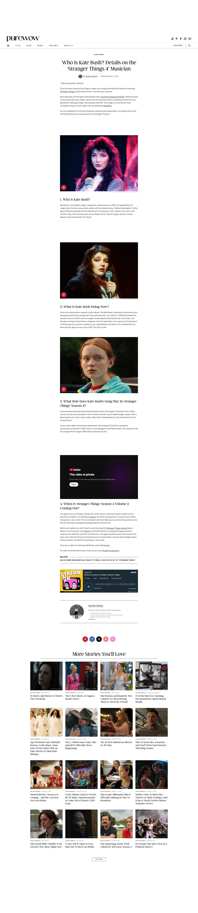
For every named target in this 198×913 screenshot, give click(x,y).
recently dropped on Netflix (112, 97)
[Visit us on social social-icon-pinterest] (176, 39)
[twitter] (99, 639)
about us (68, 46)
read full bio (91, 619)
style (18, 46)
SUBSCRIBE (177, 45)
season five (118, 528)
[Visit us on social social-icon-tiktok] (172, 39)
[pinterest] (4, 30)
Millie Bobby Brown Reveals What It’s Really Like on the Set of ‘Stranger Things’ (97, 560)
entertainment (99, 54)
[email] (4, 54)
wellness (53, 46)
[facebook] (92, 639)
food (29, 46)
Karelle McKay (91, 76)
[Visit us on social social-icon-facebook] (181, 39)
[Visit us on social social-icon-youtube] (189, 38)
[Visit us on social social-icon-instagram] (185, 38)
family (40, 46)
